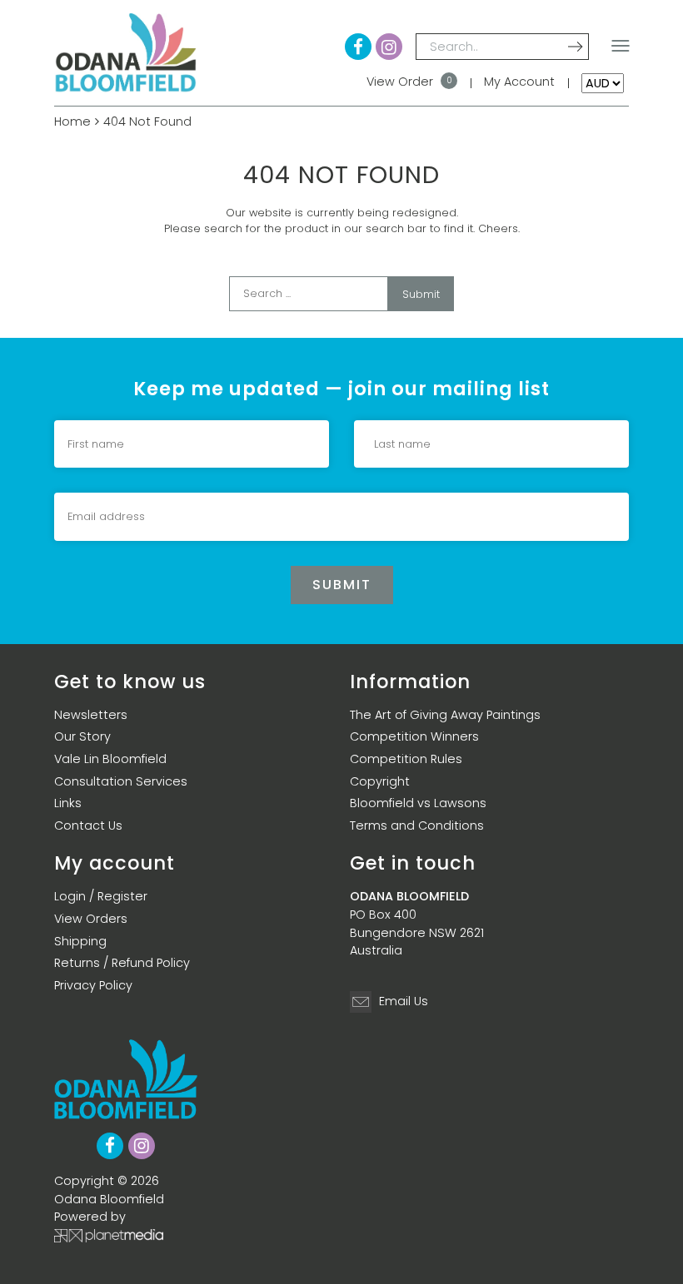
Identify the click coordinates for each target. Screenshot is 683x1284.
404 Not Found (147, 121)
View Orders (90, 918)
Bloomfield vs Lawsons (418, 803)
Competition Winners (414, 736)
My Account (519, 81)
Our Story (82, 736)
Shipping (80, 941)
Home (72, 121)
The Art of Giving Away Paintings (445, 714)
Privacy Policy (93, 985)
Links (68, 803)
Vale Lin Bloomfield (110, 759)
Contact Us (88, 825)
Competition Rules (406, 759)
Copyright (380, 781)
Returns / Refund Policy (122, 962)
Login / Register (100, 896)
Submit (421, 294)
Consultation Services (120, 781)
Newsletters (90, 714)
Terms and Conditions (417, 825)
